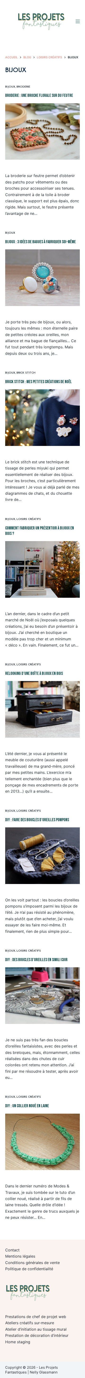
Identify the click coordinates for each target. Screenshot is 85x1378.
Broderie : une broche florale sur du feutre (39, 95)
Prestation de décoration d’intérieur (36, 1335)
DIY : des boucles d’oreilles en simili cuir (36, 959)
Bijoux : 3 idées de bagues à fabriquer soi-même (40, 241)
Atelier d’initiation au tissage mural (36, 1329)
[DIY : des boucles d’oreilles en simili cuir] (42, 995)
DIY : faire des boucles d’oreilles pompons (37, 819)
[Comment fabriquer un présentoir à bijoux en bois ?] (42, 569)
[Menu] (78, 21)
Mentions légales (20, 1256)
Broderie (23, 86)
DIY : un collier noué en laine (27, 1105)
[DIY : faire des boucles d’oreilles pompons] (42, 855)
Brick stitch (26, 372)
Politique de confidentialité (29, 1268)
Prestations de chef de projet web (35, 1316)
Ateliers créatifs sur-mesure (29, 1322)
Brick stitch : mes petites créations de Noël (38, 381)
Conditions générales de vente (32, 1262)
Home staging (17, 1341)
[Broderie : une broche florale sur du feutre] (42, 131)
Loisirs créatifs (29, 519)
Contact (12, 1250)
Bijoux (10, 86)
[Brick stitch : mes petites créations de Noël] (42, 417)
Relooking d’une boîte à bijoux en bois (34, 673)
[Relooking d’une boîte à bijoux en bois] (42, 709)
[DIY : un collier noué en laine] (42, 1142)
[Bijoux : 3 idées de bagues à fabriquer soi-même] (42, 277)
